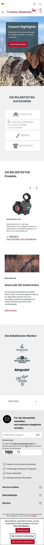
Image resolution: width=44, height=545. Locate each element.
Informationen (9, 495)
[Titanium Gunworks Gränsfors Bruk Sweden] (22, 359)
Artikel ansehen (11, 310)
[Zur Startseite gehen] (24, 10)
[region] (22, 217)
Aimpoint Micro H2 (14, 219)
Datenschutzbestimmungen (22, 443)
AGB (26, 446)
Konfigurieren (23, 530)
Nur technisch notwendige (23, 536)
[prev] (30, 187)
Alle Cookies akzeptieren (22, 542)
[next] (36, 187)
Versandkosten (32, 514)
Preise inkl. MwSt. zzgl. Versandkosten (21, 239)
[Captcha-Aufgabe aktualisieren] (18, 451)
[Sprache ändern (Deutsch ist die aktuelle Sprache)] (4, 4)
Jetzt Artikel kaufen (18, 44)
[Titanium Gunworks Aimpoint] (22, 370)
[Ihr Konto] (34, 4)
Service (6, 503)
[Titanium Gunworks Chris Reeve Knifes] (22, 380)
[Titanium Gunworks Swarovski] (22, 349)
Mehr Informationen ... (22, 526)
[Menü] (3, 12)
